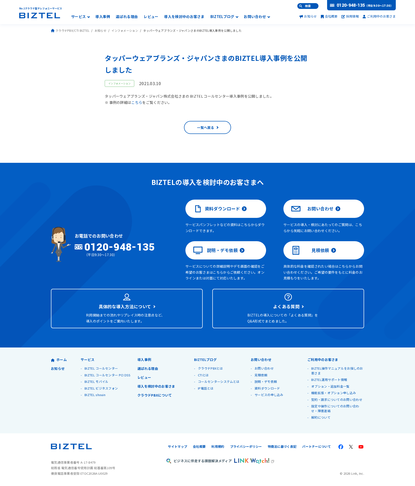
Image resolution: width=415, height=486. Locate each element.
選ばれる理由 (127, 17)
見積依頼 (320, 250)
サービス (78, 17)
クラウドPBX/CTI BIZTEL (72, 30)
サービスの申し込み (269, 394)
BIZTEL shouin (95, 394)
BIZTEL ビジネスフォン (101, 388)
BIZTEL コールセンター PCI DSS (108, 375)
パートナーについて (316, 446)
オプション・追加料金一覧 (330, 386)
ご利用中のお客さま (381, 16)
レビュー (151, 17)
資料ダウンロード (222, 208)
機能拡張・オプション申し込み (333, 393)
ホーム (61, 359)
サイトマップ (177, 446)
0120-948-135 (351, 5)
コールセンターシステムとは (218, 381)
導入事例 (102, 17)
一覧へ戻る (205, 127)
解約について (320, 417)
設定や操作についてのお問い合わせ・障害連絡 (335, 408)
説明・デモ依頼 (222, 250)
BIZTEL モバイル (96, 381)
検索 (308, 6)
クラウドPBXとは (210, 368)
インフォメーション (124, 30)
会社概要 (331, 16)
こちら (136, 102)
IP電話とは (206, 388)
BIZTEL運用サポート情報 (329, 379)
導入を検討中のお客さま (184, 17)
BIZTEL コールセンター (101, 368)
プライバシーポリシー (246, 446)
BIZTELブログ (222, 17)
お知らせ (310, 16)
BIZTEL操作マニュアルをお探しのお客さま (337, 370)
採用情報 (352, 16)
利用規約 (217, 446)
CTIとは (203, 375)
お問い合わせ (255, 17)
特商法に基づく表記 (282, 446)
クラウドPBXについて (154, 395)
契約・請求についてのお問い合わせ (336, 399)
